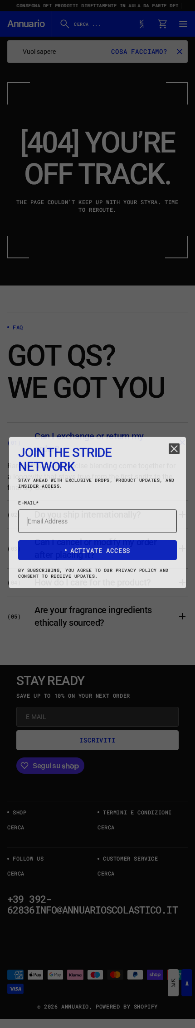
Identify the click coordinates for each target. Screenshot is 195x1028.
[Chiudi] (174, 450)
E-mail (28, 504)
